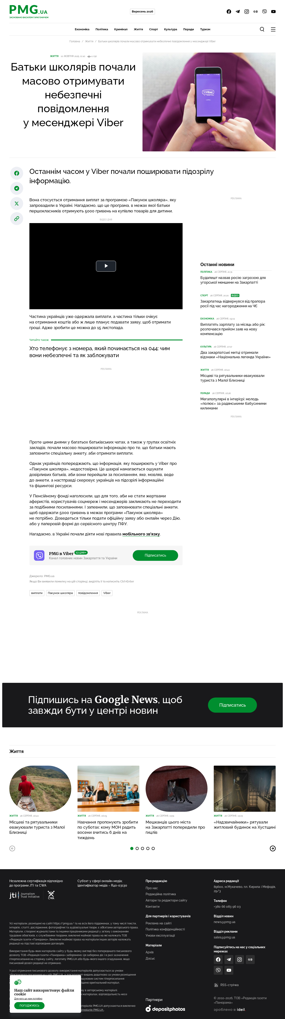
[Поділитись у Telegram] (16, 188)
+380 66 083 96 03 (227, 906)
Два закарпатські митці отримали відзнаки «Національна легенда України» (235, 354)
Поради (188, 29)
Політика (102, 29)
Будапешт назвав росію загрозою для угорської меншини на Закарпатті (233, 280)
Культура (170, 29)
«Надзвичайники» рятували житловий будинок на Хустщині (245, 825)
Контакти (152, 906)
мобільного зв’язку (141, 534)
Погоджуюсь (29, 1005)
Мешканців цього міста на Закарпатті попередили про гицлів (175, 827)
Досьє (150, 958)
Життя (138, 29)
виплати (37, 593)
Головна (74, 41)
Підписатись (155, 555)
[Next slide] (273, 848)
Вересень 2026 (142, 11)
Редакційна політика (161, 894)
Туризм (205, 29)
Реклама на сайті (158, 923)
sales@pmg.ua (224, 937)
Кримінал (121, 29)
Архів (150, 952)
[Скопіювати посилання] (16, 218)
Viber (107, 593)
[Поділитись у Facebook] (16, 173)
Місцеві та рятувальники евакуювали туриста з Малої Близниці (232, 378)
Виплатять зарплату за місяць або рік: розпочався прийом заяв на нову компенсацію (232, 329)
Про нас (152, 888)
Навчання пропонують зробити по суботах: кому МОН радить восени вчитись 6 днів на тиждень (107, 830)
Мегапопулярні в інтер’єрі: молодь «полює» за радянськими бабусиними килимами (233, 404)
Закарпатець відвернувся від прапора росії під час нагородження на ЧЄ (232, 303)
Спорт (153, 29)
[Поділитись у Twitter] (16, 203)
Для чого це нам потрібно (28, 998)
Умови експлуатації (160, 935)
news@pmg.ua (224, 922)
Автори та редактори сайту (166, 900)
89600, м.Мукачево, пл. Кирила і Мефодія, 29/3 (245, 889)
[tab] (131, 848)
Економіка (82, 29)
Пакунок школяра (60, 593)
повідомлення (88, 593)
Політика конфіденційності (165, 929)
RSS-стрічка (229, 985)
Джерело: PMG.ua (41, 576)
